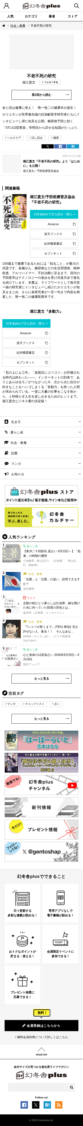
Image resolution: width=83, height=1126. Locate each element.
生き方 (16, 422)
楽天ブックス (53, 234)
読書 (14, 453)
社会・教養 (17, 25)
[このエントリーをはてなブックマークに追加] (47, 1106)
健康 (56, 137)
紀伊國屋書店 (53, 243)
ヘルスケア (14, 137)
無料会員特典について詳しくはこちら (42, 1037)
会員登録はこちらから (44, 1025)
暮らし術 (16, 432)
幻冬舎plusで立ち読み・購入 (53, 214)
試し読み (37, 137)
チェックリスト (34, 704)
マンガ (16, 463)
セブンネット (53, 253)
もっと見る (41, 678)
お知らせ (17, 474)
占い (57, 704)
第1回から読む (41, 94)
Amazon (53, 224)
